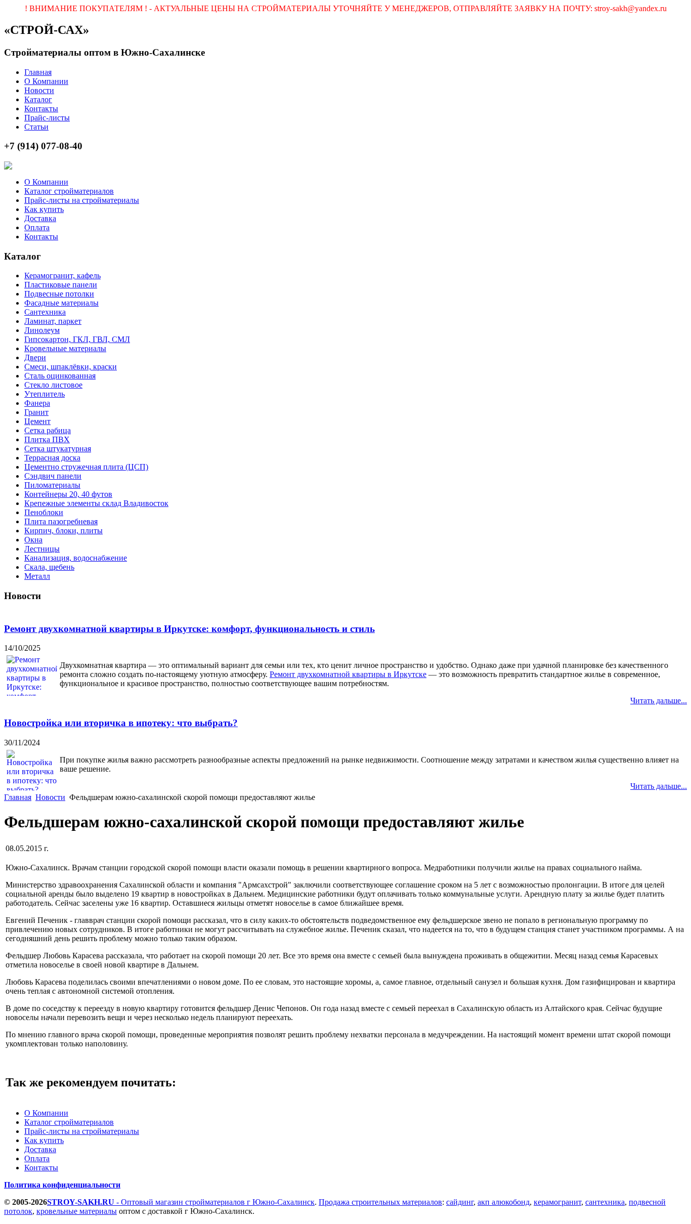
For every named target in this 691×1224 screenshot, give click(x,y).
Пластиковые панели (60, 284)
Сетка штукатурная (57, 448)
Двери (35, 357)
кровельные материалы (76, 1211)
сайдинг (459, 1202)
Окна (33, 539)
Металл (37, 576)
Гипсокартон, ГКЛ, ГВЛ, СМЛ (77, 339)
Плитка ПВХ (47, 439)
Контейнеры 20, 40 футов (68, 494)
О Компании (46, 81)
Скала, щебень (49, 567)
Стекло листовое (53, 385)
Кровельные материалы (65, 348)
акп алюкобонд (504, 1202)
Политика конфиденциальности (62, 1184)
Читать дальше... (658, 700)
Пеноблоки (43, 512)
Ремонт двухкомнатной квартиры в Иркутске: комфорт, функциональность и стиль (189, 628)
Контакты (41, 108)
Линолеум (42, 330)
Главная (38, 72)
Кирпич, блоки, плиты (63, 530)
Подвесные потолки (59, 293)
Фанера (37, 403)
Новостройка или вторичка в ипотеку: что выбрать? (121, 722)
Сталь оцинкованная (60, 375)
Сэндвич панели (52, 476)
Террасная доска (52, 457)
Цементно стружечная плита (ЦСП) (86, 466)
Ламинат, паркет (52, 321)
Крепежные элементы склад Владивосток (96, 503)
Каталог (38, 99)
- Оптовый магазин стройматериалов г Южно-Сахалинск (181, 1202)
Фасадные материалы (61, 303)
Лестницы (42, 548)
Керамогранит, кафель (62, 275)
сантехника (605, 1202)
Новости (39, 90)
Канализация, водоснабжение (75, 558)
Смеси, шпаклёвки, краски (70, 366)
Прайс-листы (47, 117)
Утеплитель (44, 394)
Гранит (36, 412)
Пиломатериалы (52, 485)
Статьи (36, 126)
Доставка (40, 218)
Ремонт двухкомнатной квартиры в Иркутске (348, 674)
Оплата (37, 227)
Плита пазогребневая (61, 521)
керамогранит (557, 1202)
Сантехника (45, 312)
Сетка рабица (47, 430)
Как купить (44, 209)
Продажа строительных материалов (380, 1202)
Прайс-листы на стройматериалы (81, 200)
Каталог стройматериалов (69, 191)
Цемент (37, 421)
